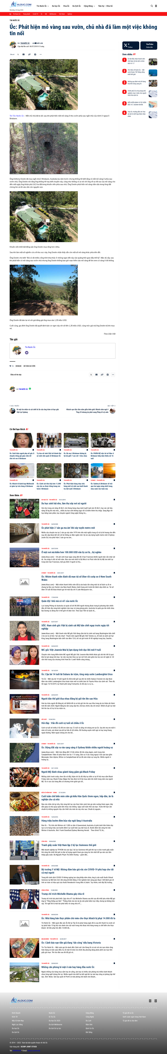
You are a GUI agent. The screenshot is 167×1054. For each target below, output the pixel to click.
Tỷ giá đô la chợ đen (130, 1021)
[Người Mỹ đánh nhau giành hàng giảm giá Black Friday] (24, 777)
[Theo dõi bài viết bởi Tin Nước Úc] (13, 44)
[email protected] (34, 1051)
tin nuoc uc (16, 14)
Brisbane (18, 366)
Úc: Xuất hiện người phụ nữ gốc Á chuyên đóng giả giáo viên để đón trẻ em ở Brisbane (22, 456)
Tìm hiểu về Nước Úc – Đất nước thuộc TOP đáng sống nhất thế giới (136, 72)
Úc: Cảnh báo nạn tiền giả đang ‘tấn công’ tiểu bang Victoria (71, 942)
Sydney (93, 480)
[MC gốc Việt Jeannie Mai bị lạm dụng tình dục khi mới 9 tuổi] (24, 655)
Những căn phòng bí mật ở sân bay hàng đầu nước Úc (67, 967)
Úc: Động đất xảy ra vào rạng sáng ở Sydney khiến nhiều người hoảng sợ (77, 747)
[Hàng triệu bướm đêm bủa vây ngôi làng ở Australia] (24, 826)
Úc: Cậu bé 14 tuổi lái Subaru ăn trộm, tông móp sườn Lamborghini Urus (77, 674)
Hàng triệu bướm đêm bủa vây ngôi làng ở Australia (66, 820)
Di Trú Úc (52, 1017)
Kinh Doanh (16, 1013)
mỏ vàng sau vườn (29, 366)
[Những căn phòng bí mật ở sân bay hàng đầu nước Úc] (24, 972)
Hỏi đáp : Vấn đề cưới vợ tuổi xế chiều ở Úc (62, 723)
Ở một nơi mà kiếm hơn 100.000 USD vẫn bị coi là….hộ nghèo (71, 552)
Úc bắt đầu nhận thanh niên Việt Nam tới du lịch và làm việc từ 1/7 (136, 61)
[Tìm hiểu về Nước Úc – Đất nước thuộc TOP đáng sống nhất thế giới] (153, 72)
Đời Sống (89, 1032)
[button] (29, 54)
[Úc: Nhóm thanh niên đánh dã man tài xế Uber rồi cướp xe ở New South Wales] (24, 582)
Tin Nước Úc (42, 6)
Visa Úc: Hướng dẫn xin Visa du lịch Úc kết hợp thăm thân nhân (137, 114)
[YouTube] (148, 45)
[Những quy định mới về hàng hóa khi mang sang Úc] (153, 83)
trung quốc (26, 14)
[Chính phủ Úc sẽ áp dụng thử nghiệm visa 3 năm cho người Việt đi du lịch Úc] (153, 93)
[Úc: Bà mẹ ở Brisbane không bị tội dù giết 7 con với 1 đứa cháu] (76, 440)
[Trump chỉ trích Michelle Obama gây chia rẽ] (24, 899)
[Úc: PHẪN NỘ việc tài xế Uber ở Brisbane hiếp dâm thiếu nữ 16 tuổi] (103, 440)
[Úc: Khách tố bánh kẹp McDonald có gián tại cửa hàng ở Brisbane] (22, 470)
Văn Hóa (44, 841)
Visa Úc (66, 6)
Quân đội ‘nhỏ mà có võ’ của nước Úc (59, 601)
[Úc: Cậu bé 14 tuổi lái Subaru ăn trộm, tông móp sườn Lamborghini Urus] (24, 679)
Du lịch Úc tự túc (55, 1028)
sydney (69, 14)
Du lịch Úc (76, 6)
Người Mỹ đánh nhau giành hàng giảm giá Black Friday (68, 771)
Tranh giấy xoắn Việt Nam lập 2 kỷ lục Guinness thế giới (68, 845)
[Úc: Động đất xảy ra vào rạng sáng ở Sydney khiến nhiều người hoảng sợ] (24, 753)
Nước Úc (52, 1013)
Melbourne (45, 939)
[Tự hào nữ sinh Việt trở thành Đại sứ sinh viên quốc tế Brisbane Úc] (49, 440)
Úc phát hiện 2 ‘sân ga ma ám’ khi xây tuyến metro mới (68, 527)
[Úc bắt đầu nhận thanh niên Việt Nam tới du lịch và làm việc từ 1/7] (153, 61)
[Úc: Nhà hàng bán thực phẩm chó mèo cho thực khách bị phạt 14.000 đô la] (24, 923)
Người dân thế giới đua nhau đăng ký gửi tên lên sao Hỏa (69, 698)
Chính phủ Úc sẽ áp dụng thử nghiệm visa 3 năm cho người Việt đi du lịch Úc (137, 93)
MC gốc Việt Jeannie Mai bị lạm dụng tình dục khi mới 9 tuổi (71, 649)
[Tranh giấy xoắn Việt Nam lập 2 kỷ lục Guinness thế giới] (24, 850)
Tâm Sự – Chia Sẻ (105, 6)
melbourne (53, 14)
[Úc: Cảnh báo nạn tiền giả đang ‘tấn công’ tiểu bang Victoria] (24, 948)
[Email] (23, 54)
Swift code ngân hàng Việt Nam (134, 1017)
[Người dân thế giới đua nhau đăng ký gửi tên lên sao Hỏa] (24, 704)
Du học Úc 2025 (54, 1021)
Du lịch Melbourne (55, 1024)
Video (55, 792)
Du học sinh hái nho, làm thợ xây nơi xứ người (63, 503)
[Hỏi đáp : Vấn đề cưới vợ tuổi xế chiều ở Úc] (24, 728)
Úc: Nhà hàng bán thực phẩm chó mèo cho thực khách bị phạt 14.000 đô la (78, 918)
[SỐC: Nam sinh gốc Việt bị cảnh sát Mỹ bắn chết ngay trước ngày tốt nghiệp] (24, 631)
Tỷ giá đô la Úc (128, 1013)
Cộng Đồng (88, 6)
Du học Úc (56, 6)
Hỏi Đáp (44, 719)
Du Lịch (88, 1021)
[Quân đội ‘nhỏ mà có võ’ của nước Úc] (24, 606)
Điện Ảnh (89, 1024)
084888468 (17, 1051)
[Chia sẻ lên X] (18, 54)
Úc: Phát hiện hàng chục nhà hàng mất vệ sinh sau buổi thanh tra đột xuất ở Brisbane (76, 486)
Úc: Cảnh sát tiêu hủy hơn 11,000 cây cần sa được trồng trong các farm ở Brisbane (49, 486)
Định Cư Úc (90, 1028)
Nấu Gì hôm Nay (46, 792)
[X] (130, 45)
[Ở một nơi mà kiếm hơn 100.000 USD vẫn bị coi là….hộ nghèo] (24, 557)
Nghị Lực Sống (17, 1024)
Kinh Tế (14, 1017)
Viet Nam (62, 14)
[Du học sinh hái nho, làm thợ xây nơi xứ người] (24, 508)
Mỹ (46, 14)
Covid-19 (35, 14)
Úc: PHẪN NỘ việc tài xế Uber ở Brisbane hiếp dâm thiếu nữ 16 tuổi (102, 456)
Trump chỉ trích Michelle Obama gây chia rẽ (62, 893)
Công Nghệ (90, 1017)
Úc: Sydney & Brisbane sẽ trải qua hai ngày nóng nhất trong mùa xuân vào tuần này (101, 486)
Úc (41, 14)
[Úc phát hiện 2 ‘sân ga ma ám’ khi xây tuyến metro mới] (24, 533)
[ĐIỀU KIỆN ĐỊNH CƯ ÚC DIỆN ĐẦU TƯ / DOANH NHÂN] (153, 104)
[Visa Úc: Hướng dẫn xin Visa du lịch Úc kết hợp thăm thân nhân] (153, 114)
